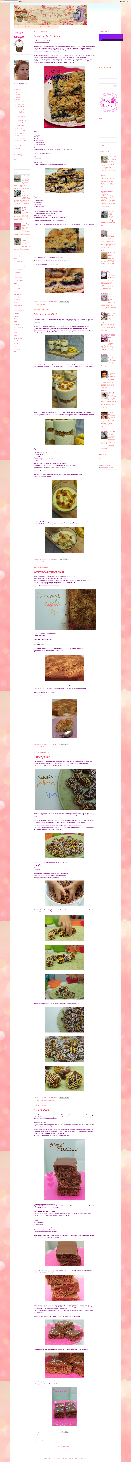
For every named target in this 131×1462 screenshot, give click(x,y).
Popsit (15, 335)
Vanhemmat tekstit (89, 1441)
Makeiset (16, 316)
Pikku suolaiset (17, 330)
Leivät (15, 308)
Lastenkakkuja (111, 294)
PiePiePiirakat (43, 304)
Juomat (15, 286)
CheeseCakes (17, 261)
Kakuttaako (103, 390)
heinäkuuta (20, 130)
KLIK (58, 633)
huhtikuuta (20, 138)
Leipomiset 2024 (112, 211)
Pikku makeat (50, 1100)
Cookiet (16, 264)
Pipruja (15, 332)
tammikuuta (20, 145)
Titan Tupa (103, 155)
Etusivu (18, 27)
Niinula (102, 251)
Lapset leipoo (43, 1100)
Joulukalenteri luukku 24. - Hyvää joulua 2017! (111, 316)
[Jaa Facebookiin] (66, 302)
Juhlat (15, 283)
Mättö (15, 321)
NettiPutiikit (40, 27)
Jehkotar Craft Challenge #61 (111, 253)
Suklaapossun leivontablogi (108, 334)
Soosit (15, 341)
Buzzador (16, 258)
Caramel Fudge (25, 224)
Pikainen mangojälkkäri (46, 314)
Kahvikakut (16, 294)
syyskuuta (20, 109)
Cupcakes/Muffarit (18, 266)
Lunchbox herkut (18, 310)
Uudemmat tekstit (39, 1441)
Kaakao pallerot (42, 757)
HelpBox (16, 272)
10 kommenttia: (53, 559)
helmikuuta (20, 143)
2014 (17, 97)
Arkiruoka (16, 255)
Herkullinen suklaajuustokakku (112, 393)
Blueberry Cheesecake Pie (47, 36)
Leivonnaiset (43, 1434)
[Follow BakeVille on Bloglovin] (109, 112)
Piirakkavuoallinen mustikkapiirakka (105, 195)
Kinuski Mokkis (42, 1110)
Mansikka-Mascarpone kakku (25, 209)
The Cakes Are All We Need (108, 431)
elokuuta (19, 128)
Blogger (85, 1458)
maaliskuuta (20, 140)
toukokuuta (20, 135)
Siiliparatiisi (103, 370)
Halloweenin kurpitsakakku (111, 372)
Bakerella (103, 175)
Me (14, 319)
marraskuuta (20, 104)
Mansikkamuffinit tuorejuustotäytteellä (112, 159)
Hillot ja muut (17, 280)
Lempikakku (104, 354)
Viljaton (16, 343)
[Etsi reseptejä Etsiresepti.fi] (106, 467)
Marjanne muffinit (110, 413)
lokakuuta (20, 106)
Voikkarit (16, 346)
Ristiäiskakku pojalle (111, 356)
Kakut (15, 297)
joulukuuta (20, 101)
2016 (17, 92)
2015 (17, 94)
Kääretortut (17, 299)
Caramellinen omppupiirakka (49, 572)
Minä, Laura (28, 27)
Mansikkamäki (104, 293)
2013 (17, 99)
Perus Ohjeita (52, 27)
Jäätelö (15, 291)
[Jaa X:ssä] (64, 302)
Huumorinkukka (105, 271)
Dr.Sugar (103, 312)
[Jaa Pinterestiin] (68, 302)
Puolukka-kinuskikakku (111, 232)
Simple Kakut (17, 338)
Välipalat (16, 349)
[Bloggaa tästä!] (62, 302)
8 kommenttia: (53, 301)
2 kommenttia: (53, 744)
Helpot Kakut (17, 275)
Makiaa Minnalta (105, 210)
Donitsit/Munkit (18, 269)
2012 (17, 148)
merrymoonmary (69, 1458)
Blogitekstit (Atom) (66, 1446)
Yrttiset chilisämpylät (111, 433)
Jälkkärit (42, 561)
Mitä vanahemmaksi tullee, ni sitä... (112, 274)
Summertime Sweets (106, 177)
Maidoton (16, 313)
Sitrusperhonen (104, 411)
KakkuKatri (103, 230)
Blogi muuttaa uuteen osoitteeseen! (111, 337)
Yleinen (16, 352)
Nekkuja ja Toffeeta (24, 239)
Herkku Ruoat (17, 277)
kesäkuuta (20, 133)
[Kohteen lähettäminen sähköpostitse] (60, 302)
